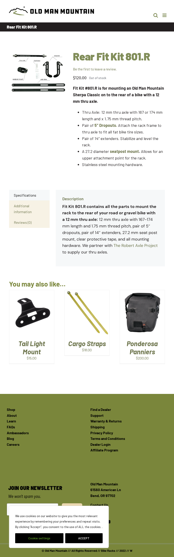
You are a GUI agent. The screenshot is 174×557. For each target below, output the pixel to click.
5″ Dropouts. (105, 125)
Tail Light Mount (31, 347)
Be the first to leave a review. (95, 69)
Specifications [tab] (25, 195)
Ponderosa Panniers (142, 347)
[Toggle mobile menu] (164, 15)
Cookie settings (39, 538)
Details (31, 316)
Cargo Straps (87, 343)
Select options (87, 310)
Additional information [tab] (23, 209)
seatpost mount (124, 151)
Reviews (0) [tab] (22, 222)
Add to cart (28, 310)
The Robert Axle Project (136, 245)
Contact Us (99, 505)
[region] (59, 527)
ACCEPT (83, 538)
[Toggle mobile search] (155, 15)
